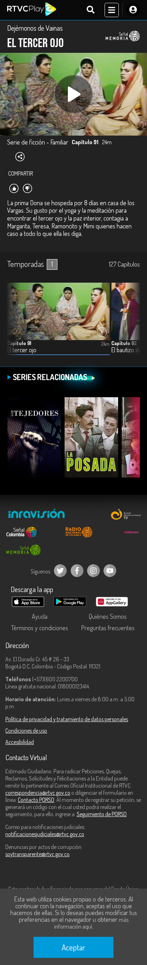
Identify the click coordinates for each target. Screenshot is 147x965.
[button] (131, 324)
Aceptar (73, 947)
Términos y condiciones (39, 628)
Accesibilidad (19, 742)
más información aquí (91, 923)
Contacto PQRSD (36, 799)
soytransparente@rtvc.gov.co (37, 854)
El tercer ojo (21, 350)
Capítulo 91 (19, 343)
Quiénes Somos (108, 616)
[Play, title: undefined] (73, 94)
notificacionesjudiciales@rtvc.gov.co (44, 834)
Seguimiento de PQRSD (102, 814)
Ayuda (39, 616)
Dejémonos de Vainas (35, 27)
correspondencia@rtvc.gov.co (37, 792)
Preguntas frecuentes (108, 628)
